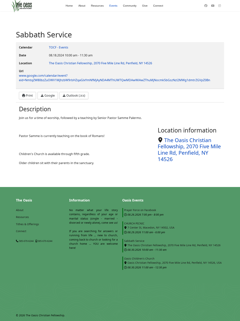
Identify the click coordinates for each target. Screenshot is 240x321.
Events (113, 5)
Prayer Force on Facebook (140, 210)
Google (49, 95)
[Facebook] (205, 6)
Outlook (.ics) (75, 95)
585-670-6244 (26, 241)
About (81, 5)
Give (145, 5)
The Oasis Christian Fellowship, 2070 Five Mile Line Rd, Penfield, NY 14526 (189, 149)
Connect (158, 5)
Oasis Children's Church (139, 258)
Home (69, 5)
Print (29, 95)
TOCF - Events (58, 47)
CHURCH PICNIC (134, 223)
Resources (97, 5)
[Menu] (227, 5)
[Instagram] (219, 6)
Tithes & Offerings (27, 224)
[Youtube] (212, 6)
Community (129, 5)
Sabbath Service (134, 241)
